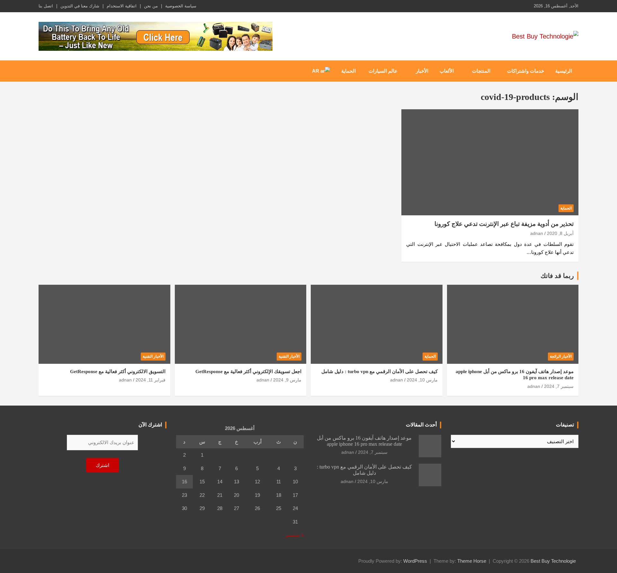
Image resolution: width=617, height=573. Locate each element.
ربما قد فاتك (557, 275)
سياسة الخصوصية (180, 6)
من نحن (151, 6)
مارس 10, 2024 (422, 379)
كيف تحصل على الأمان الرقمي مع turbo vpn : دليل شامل (379, 371)
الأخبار (422, 71)
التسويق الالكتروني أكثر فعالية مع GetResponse (117, 371)
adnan (536, 233)
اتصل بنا (46, 6)
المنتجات (481, 71)
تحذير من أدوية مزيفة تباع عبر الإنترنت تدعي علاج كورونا (504, 223)
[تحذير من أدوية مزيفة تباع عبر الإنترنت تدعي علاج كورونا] (490, 162)
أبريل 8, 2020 (560, 233)
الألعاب (447, 71)
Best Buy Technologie (553, 561)
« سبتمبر (294, 535)
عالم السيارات (383, 71)
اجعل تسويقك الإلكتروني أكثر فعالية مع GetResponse (248, 371)
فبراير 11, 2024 (150, 379)
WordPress (415, 561)
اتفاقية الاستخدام (122, 6)
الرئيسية (563, 71)
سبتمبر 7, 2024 (559, 386)
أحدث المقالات (421, 424)
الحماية (348, 71)
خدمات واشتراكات (525, 71)
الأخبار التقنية (289, 356)
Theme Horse (471, 561)
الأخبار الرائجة (561, 356)
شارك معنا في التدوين (79, 6)
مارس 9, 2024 (287, 379)
